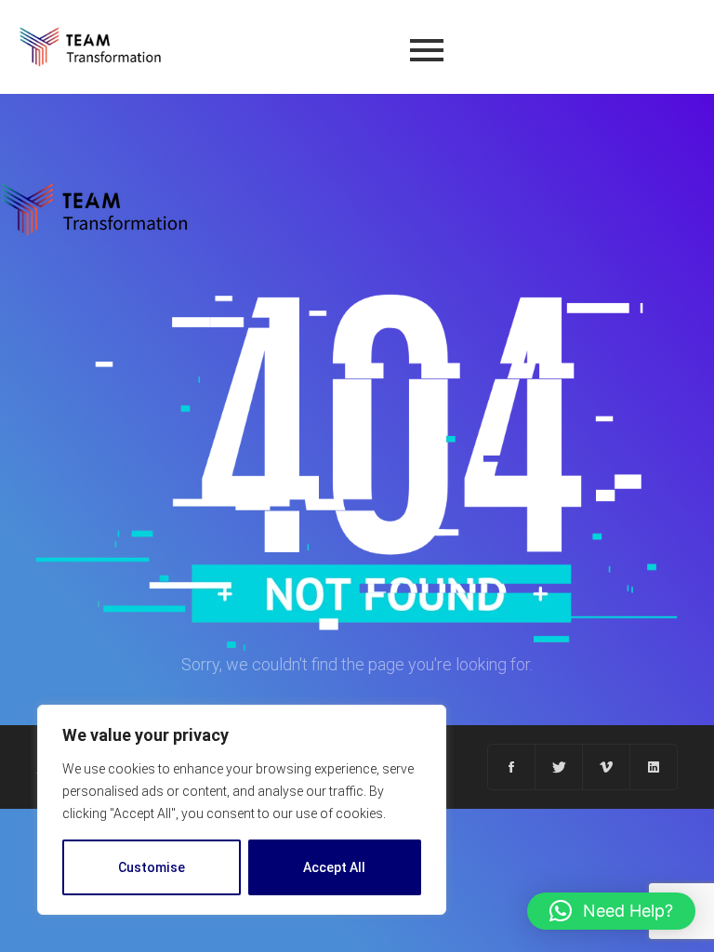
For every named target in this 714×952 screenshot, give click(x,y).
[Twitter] (559, 767)
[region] (241, 810)
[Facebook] (512, 767)
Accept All (334, 867)
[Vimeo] (606, 767)
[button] (611, 911)
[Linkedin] (653, 767)
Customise (151, 867)
